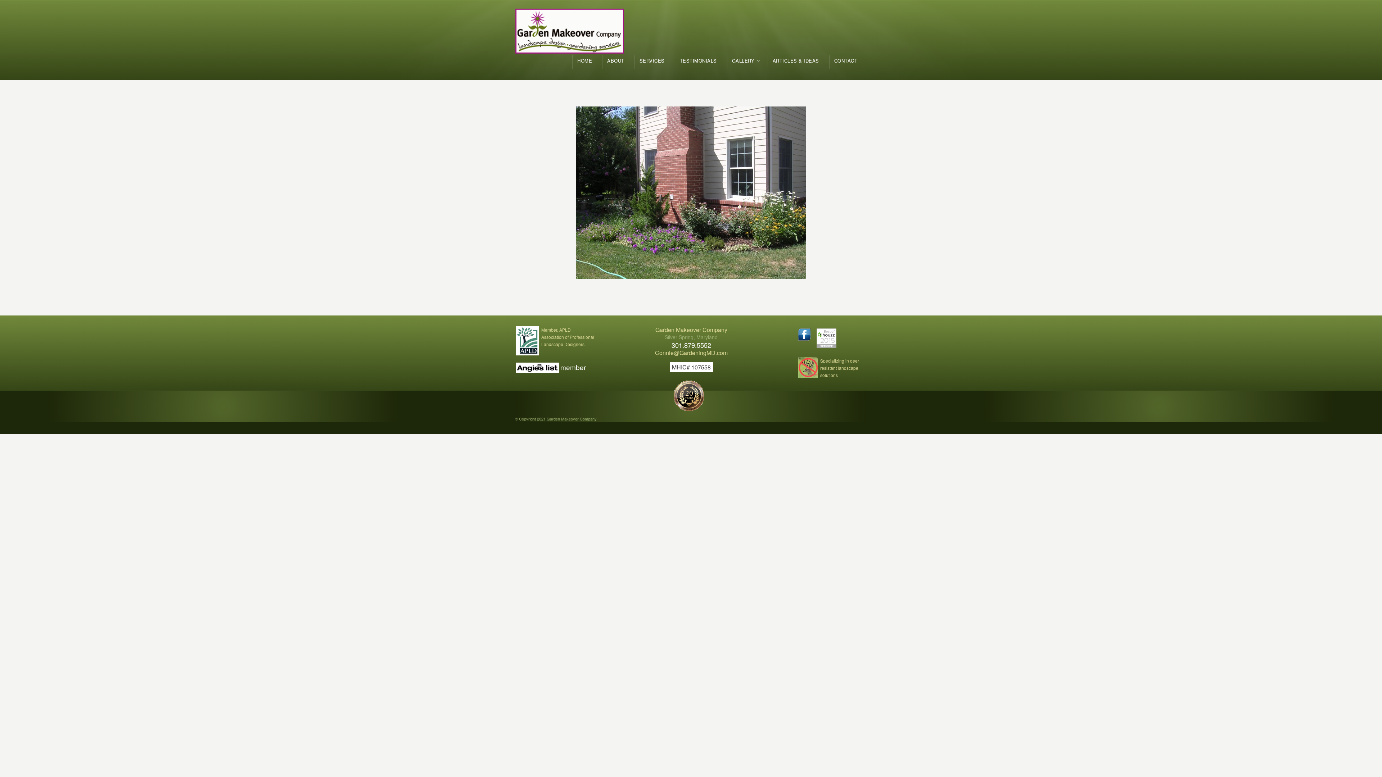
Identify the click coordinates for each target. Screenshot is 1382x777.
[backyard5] (691, 192)
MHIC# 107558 (691, 367)
